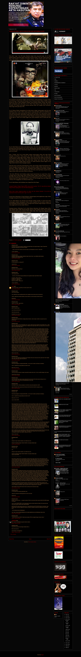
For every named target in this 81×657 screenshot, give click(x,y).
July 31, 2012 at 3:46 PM (16, 381)
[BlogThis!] (26, 240)
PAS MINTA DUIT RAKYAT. (63, 439)
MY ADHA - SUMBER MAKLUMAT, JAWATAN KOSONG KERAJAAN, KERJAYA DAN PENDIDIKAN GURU (62, 469)
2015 (67, 614)
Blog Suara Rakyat (59, 162)
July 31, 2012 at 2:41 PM (16, 258)
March (67, 636)
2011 (67, 642)
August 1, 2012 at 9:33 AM (16, 518)
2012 (67, 619)
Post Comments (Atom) (32, 541)
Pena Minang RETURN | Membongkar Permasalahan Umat (62, 124)
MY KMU (56, 93)
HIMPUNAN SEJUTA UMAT (63, 404)
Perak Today (58, 204)
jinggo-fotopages (58, 387)
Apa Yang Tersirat (59, 191)
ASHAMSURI (14, 520)
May (66, 633)
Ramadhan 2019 (62, 491)
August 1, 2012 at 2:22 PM (16, 532)
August (67, 629)
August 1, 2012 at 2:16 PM (16, 523)
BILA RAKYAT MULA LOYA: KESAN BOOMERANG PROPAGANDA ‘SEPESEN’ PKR (64, 126)
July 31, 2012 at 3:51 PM (16, 388)
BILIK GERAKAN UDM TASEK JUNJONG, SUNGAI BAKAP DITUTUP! (64, 225)
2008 (67, 647)
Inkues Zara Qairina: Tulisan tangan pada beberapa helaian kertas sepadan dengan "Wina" (64, 472)
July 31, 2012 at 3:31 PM (16, 321)
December (67, 620)
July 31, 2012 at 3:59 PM (16, 444)
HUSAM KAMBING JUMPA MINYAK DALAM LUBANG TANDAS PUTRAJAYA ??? (65, 411)
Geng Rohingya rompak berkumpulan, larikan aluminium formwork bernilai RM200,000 (65, 141)
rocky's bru (57, 118)
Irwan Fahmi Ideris (59, 174)
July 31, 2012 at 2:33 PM (16, 252)
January (67, 640)
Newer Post (11, 539)
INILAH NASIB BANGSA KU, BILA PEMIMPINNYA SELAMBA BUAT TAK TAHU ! (65, 446)
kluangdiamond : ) (59, 170)
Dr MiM (57, 147)
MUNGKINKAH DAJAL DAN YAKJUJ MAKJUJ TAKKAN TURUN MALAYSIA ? (65, 421)
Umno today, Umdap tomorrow (64, 180)
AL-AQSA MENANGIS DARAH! (60, 455)
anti (56, 614)
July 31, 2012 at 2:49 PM (16, 284)
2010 (67, 644)
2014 (67, 616)
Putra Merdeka (58, 215)
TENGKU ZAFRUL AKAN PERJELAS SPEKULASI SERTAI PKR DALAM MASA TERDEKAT (62, 211)
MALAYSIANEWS (57, 95)
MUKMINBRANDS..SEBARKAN (59, 82)
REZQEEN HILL (58, 199)
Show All (70, 505)
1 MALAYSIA (58, 498)
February (67, 638)
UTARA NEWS (56, 91)
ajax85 (13, 286)
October (67, 625)
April (66, 635)
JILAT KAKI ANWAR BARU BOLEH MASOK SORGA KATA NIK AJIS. (65, 416)
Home (30, 539)
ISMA (55, 79)
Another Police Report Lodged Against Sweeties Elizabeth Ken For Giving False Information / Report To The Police (63, 300)
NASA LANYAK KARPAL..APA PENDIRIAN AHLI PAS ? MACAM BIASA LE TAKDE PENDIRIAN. (64, 435)
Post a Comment (13, 534)
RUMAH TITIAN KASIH (58, 99)
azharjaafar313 (58, 155)
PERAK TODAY (57, 88)
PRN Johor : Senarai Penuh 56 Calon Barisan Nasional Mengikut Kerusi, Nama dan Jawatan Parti (65, 149)
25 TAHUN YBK (57, 77)
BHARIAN (56, 86)
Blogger (42, 654)
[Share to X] (27, 240)
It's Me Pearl (58, 490)
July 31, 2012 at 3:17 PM (16, 299)
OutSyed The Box (58, 105)
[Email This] (25, 240)
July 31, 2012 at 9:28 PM (16, 496)
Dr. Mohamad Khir (59, 458)
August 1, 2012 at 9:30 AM (16, 513)
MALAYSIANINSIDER (58, 97)
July (66, 630)
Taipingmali (58, 209)
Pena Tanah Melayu (59, 139)
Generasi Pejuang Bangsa (60, 304)
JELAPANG (58, 235)
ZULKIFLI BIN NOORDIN (60, 454)
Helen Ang (57, 179)
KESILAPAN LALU (58, 171)
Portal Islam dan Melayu (60, 186)
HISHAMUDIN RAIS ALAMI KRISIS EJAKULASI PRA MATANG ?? (65, 427)
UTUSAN (56, 84)
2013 (67, 617)
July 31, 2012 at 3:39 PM (16, 375)
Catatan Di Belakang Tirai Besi (60, 459)
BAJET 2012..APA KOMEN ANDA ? (65, 399)
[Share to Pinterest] (30, 240)
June (66, 632)
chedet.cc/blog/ (58, 462)
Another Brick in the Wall (60, 110)
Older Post (49, 539)
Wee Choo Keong (58, 242)
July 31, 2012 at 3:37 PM (16, 354)
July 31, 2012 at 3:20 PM (16, 315)
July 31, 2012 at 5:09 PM (16, 467)
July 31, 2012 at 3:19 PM (16, 304)
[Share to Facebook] (28, 240)
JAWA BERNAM (58, 223)
